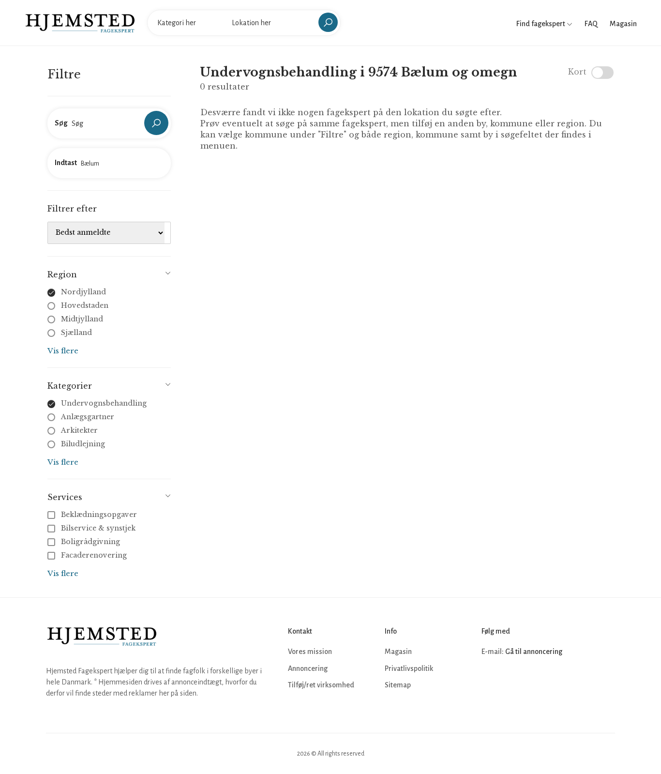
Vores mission (310, 651)
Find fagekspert (541, 24)
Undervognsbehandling (104, 403)
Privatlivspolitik (409, 668)
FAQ (591, 24)
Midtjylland (82, 319)
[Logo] (80, 22)
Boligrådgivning (90, 541)
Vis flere (62, 350)
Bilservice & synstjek (98, 528)
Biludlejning (83, 444)
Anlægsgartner (87, 416)
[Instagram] (511, 681)
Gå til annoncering (533, 651)
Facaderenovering (94, 555)
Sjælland (76, 332)
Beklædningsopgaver (99, 514)
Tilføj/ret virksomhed (321, 685)
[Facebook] (490, 681)
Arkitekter (79, 430)
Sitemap (398, 685)
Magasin (623, 24)
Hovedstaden (84, 305)
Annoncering (308, 668)
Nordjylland (83, 292)
